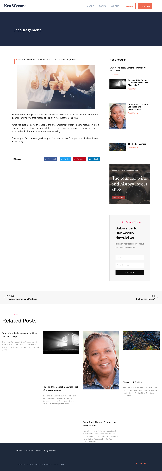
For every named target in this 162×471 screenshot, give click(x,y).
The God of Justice (137, 144)
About (90, 6)
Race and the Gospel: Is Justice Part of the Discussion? (138, 82)
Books (102, 6)
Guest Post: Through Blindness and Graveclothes (138, 106)
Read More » (114, 74)
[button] (50, 159)
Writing (115, 6)
